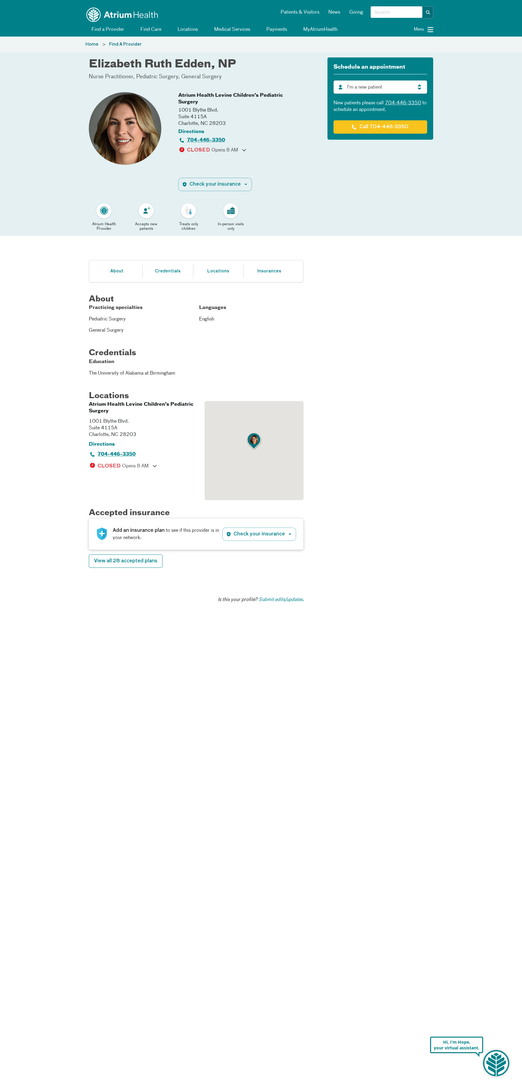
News (334, 12)
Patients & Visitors (300, 12)
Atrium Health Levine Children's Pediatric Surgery (230, 99)
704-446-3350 (206, 140)
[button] (428, 12)
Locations (187, 29)
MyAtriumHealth (319, 29)
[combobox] (396, 12)
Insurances (269, 271)
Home (91, 44)
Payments (276, 29)
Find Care (150, 29)
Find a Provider (107, 29)
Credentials (168, 271)
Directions (191, 131)
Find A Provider (125, 44)
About (117, 271)
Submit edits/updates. (281, 599)
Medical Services (231, 29)
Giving (356, 12)
